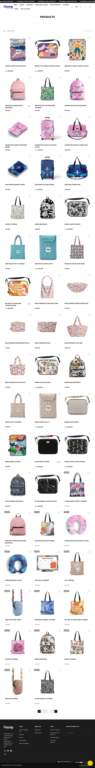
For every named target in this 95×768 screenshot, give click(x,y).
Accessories (22, 740)
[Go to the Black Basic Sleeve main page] (47, 445)
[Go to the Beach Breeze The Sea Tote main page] (18, 366)
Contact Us (38, 733)
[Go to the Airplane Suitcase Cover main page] (47, 168)
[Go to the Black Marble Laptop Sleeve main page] (47, 485)
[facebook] (8, 751)
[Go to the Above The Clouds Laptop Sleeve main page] (47, 50)
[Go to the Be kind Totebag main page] (18, 643)
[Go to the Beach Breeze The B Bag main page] (77, 327)
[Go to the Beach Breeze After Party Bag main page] (47, 287)
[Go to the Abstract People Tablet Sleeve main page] (77, 50)
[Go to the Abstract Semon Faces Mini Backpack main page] (18, 524)
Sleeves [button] (21, 5)
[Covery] (8, 7)
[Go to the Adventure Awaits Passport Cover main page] (18, 129)
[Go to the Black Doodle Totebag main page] (47, 682)
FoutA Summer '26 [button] (55, 5)
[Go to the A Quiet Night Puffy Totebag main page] (77, 485)
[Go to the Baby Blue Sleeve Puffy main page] (47, 247)
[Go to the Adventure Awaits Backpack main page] (77, 89)
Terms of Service (53, 741)
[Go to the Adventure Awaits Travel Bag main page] (77, 129)
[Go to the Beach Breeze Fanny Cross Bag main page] (77, 287)
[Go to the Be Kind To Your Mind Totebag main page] (77, 603)
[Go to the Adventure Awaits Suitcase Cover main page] (47, 129)
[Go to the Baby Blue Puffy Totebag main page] (18, 247)
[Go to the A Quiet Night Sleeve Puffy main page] (18, 50)
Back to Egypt (84, 765)
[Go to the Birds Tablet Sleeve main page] (18, 445)
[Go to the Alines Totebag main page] (18, 208)
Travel (21, 738)
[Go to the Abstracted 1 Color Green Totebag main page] (47, 89)
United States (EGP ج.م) (65, 761)
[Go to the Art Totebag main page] (77, 564)
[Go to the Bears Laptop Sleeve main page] (47, 366)
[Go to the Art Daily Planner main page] (47, 564)
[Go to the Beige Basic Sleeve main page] (77, 406)
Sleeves (21, 735)
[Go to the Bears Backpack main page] (47, 643)
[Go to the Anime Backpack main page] (47, 208)
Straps (16, 9)
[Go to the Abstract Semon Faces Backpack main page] (18, 89)
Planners (66, 5)
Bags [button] (15, 5)
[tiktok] (5, 754)
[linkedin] (11, 751)
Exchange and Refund (54, 734)
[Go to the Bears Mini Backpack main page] (77, 366)
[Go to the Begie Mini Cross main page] (18, 682)
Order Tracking (55, 730)
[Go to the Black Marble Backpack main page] (18, 485)
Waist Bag (29, 5)
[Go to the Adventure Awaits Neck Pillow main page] (77, 524)
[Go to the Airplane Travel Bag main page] (77, 168)
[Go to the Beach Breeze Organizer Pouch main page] (18, 327)
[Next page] (55, 711)
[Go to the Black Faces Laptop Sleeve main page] (77, 445)
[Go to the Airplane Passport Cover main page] (18, 168)
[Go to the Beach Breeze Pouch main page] (47, 327)
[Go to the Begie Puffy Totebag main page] (18, 406)
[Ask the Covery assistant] (90, 763)
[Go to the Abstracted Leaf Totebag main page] (47, 524)
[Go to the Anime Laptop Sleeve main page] (77, 208)
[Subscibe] (89, 733)
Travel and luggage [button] (41, 5)
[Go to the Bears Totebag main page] (77, 643)
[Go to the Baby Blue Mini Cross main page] (18, 603)
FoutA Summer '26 (23, 731)
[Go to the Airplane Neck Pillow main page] (18, 564)
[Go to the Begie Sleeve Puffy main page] (47, 406)
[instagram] (5, 751)
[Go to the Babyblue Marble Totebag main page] (47, 603)
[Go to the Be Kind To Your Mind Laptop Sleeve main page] (18, 287)
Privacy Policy (54, 738)
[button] (81, 7)
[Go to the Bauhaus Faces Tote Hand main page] (77, 247)
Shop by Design (25, 9)
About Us (37, 730)
